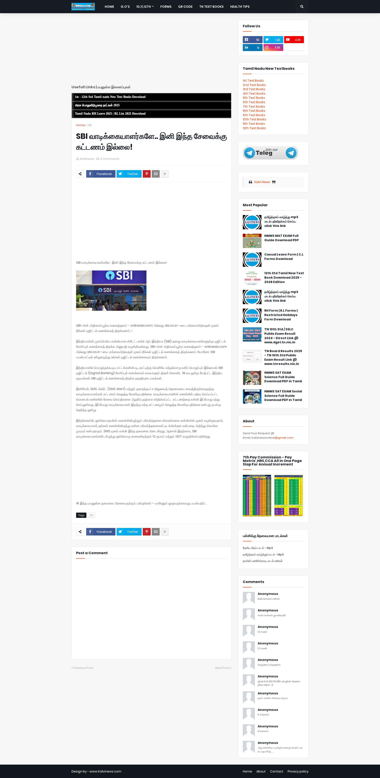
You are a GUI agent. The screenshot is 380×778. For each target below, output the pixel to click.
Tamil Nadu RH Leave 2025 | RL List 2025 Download (110, 113)
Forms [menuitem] (166, 6)
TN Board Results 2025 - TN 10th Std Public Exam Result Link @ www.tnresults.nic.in (283, 357)
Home (80, 125)
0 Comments (109, 159)
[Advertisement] (151, 50)
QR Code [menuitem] (185, 6)
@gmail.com (284, 438)
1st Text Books (253, 80)
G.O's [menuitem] (125, 6)
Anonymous (268, 594)
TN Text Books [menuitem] (211, 6)
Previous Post (83, 668)
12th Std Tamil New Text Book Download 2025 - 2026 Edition (284, 277)
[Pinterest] (147, 174)
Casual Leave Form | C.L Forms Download (283, 256)
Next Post (222, 668)
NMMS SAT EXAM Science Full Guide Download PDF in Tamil (283, 377)
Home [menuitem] (109, 6)
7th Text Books (254, 106)
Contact (276, 771)
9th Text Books (254, 115)
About (261, 771)
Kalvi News (262, 182)
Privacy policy (298, 771)
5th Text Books (254, 98)
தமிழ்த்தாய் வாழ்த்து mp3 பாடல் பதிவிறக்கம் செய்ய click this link (281, 221)
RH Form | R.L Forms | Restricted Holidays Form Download (281, 315)
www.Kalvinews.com (105, 771)
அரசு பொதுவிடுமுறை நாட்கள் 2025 (97, 105)
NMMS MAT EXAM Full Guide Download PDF (281, 238)
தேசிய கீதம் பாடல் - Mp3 (258, 548)
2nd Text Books (254, 85)
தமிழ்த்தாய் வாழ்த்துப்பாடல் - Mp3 (263, 554)
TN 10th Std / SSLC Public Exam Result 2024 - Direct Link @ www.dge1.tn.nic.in (281, 335)
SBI (90, 125)
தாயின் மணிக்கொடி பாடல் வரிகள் (263, 561)
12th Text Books (254, 128)
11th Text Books (254, 123)
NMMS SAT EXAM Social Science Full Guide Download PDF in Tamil (283, 395)
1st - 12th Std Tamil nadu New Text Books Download (110, 97)
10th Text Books (254, 119)
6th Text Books (254, 102)
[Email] (156, 174)
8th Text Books (254, 111)
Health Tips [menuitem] (240, 6)
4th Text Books (254, 93)
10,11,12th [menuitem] (143, 6)
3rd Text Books (254, 89)
